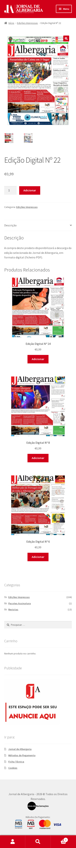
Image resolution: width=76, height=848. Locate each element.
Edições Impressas (27, 23)
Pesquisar (38, 841)
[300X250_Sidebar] (38, 702)
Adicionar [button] (38, 359)
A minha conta (12, 841)
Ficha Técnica (16, 761)
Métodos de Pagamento (21, 755)
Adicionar (29, 190)
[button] (66, 38)
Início (11, 23)
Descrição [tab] (10, 225)
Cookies (12, 768)
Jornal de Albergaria (20, 749)
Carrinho (58, 838)
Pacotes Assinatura (19, 603)
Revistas (13, 609)
